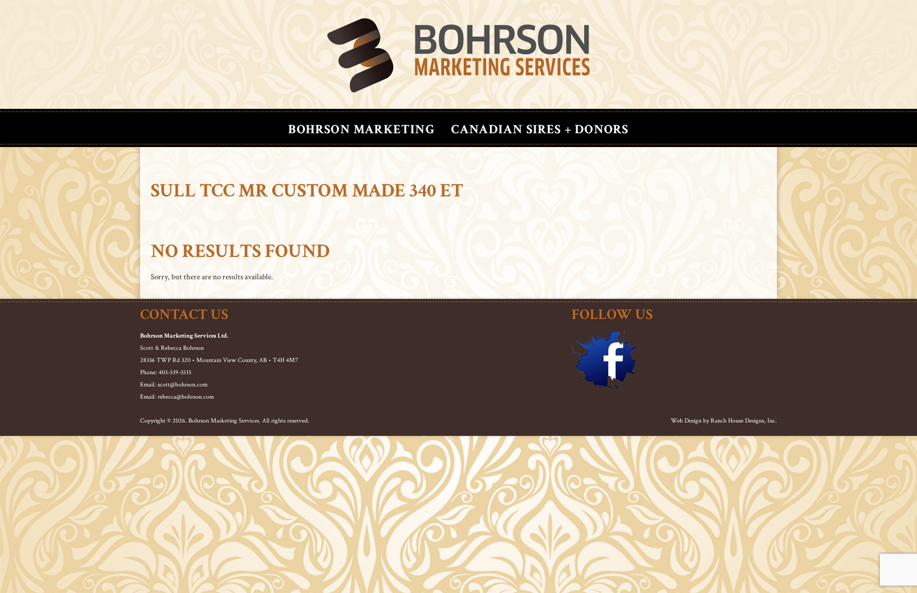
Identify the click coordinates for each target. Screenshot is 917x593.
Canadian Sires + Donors (540, 129)
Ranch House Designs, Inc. (744, 421)
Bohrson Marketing (361, 129)
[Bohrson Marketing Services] (458, 55)
